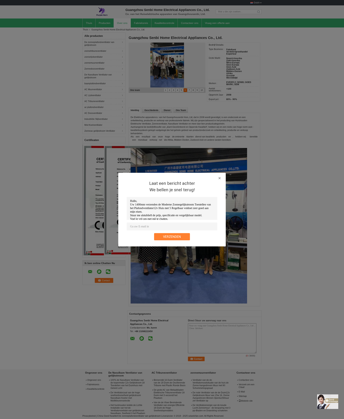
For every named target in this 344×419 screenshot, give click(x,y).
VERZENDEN (172, 237)
